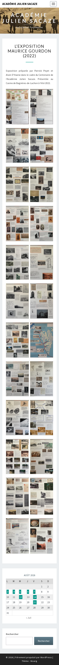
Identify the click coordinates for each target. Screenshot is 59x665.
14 (35, 597)
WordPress (46, 657)
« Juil (28, 617)
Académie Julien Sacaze (19, 4)
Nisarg (34, 661)
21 (35, 602)
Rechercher (12, 634)
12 (21, 597)
